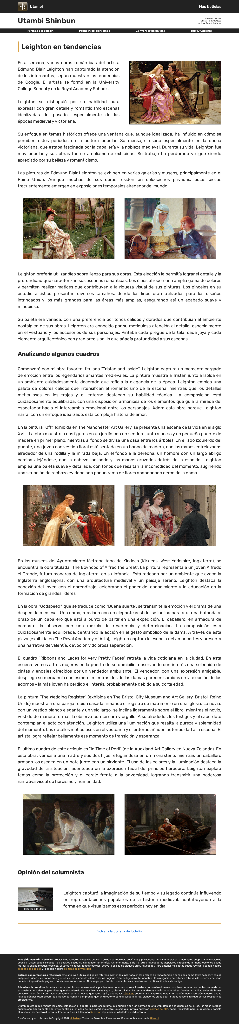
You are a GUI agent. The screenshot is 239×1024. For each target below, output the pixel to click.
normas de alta (159, 1008)
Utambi (36, 6)
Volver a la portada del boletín (119, 931)
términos (129, 993)
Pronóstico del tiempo (94, 30)
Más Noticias (210, 6)
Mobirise (75, 1018)
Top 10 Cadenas (201, 30)
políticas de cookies (29, 968)
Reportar (95, 1012)
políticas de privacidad (77, 968)
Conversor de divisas (150, 30)
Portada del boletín (40, 30)
